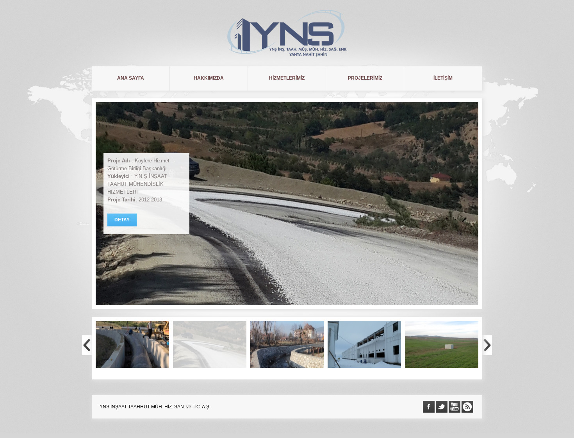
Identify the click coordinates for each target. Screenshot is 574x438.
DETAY (122, 220)
